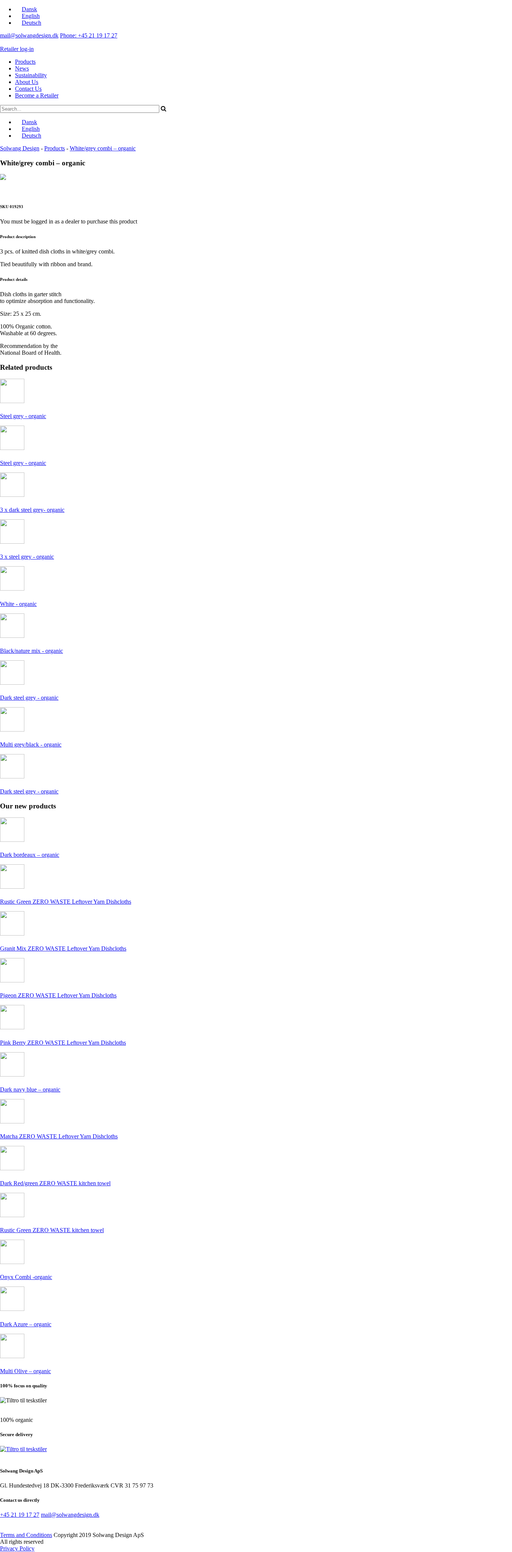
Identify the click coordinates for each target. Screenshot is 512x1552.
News (22, 68)
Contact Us (28, 88)
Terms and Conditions (26, 1535)
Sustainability (31, 75)
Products (25, 61)
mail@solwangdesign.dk (29, 35)
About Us (26, 82)
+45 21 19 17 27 (19, 1515)
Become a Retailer (36, 95)
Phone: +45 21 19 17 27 (88, 35)
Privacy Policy (17, 1548)
